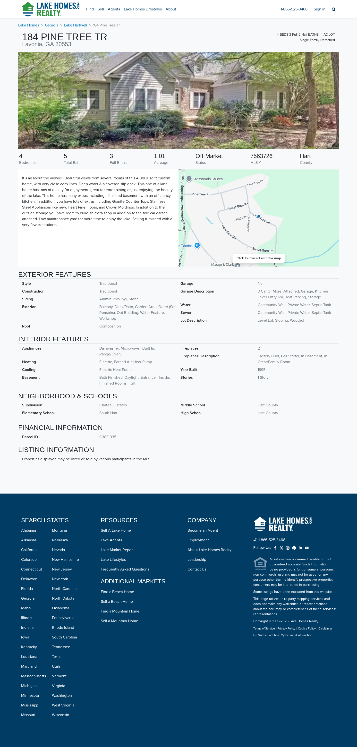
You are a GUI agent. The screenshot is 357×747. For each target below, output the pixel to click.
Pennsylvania (63, 617)
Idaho (26, 608)
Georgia (51, 25)
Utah (56, 666)
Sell (101, 9)
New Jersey (62, 569)
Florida (27, 588)
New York (60, 579)
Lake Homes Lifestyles (143, 9)
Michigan (29, 685)
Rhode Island (63, 627)
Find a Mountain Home (120, 611)
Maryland (29, 666)
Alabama (28, 530)
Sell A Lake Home (116, 530)
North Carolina (64, 588)
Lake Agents (111, 540)
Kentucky (29, 647)
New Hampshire (65, 559)
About (171, 9)
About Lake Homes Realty (209, 549)
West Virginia (63, 705)
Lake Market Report (117, 549)
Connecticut (31, 569)
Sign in (319, 9)
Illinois (26, 617)
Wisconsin (60, 715)
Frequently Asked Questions (125, 569)
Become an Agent (202, 530)
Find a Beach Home (117, 591)
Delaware (29, 579)
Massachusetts (33, 676)
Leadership (196, 559)
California (29, 549)
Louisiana (29, 656)
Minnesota (30, 695)
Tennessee (61, 647)
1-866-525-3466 (294, 9)
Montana (59, 530)
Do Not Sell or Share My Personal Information (282, 635)
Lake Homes (28, 25)
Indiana (27, 627)
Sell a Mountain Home (119, 621)
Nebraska (60, 540)
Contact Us (196, 569)
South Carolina (64, 637)
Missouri (28, 715)
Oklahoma (60, 608)
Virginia (58, 685)
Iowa (25, 637)
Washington (62, 695)
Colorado (29, 559)
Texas (56, 656)
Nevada (58, 549)
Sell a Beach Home (117, 601)
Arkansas (28, 540)
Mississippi (30, 705)
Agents (114, 9)
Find (90, 9)
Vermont (59, 676)
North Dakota (63, 598)
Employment (198, 540)
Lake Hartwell (75, 25)
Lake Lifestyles (113, 559)
